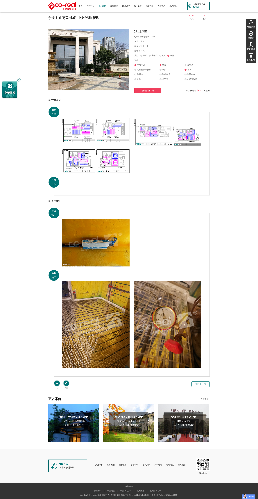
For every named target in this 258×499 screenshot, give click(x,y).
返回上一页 (200, 384)
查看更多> (205, 399)
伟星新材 (98, 491)
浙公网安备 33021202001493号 (166, 495)
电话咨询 (251, 49)
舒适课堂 (126, 6)
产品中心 (90, 6)
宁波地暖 (111, 491)
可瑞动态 (161, 6)
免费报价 (114, 6)
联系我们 (173, 6)
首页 (80, 6)
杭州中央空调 (155, 491)
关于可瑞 (149, 6)
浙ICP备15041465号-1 (144, 495)
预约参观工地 (148, 90)
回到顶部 (251, 60)
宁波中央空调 (125, 491)
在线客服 (251, 27)
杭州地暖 (140, 491)
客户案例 (102, 6)
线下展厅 (137, 6)
